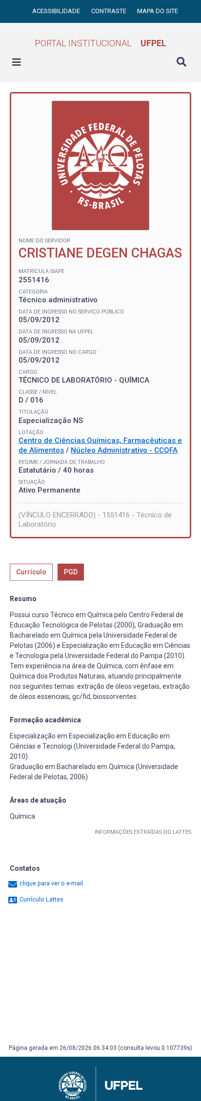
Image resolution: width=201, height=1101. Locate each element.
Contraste (109, 11)
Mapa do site (157, 11)
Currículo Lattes (40, 899)
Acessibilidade (56, 11)
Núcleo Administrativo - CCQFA (124, 450)
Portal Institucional (100, 43)
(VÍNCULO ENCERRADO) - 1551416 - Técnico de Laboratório (95, 520)
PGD (71, 572)
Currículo (31, 572)
